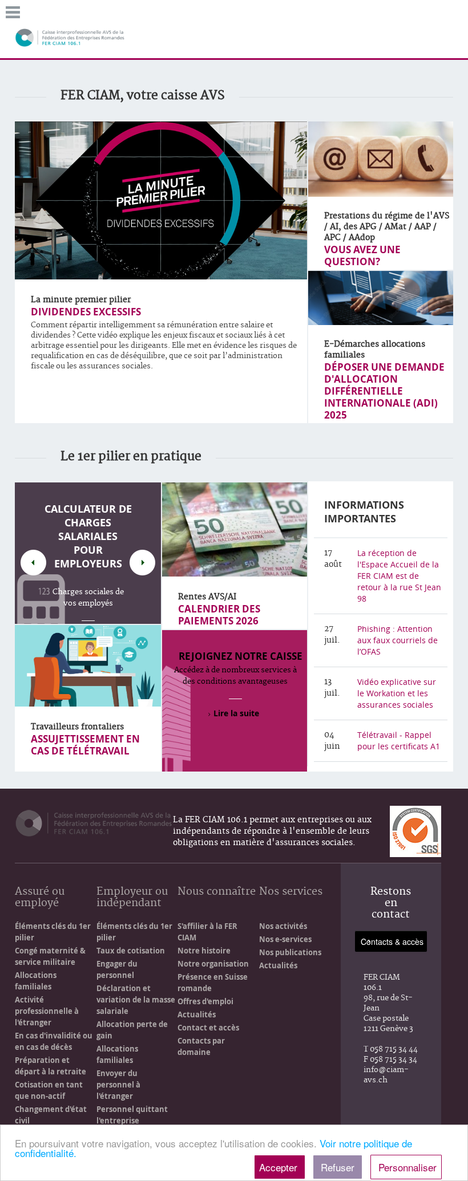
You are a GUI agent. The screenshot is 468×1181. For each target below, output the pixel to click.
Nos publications (290, 952)
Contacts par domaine (201, 1046)
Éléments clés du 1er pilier (53, 932)
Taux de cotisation (130, 950)
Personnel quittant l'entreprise (132, 1115)
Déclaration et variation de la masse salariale (135, 999)
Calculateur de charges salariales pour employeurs (88, 536)
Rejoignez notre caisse (240, 656)
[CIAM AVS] (70, 36)
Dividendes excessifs (86, 311)
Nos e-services (285, 939)
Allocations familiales (36, 981)
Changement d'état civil (51, 1115)
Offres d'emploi (205, 1001)
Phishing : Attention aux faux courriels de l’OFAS (397, 640)
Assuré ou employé (39, 898)
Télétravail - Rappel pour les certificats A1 (398, 740)
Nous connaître (216, 892)
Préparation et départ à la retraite (50, 1066)
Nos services (290, 892)
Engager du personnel (117, 969)
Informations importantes (364, 512)
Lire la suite (236, 713)
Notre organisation (213, 964)
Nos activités (283, 926)
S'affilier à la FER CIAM (207, 932)
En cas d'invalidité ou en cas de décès (53, 1041)
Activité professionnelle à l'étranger (47, 1011)
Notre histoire (204, 950)
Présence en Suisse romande (212, 982)
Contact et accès (208, 1027)
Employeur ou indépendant (132, 898)
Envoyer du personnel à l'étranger (118, 1084)
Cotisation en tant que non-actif (49, 1090)
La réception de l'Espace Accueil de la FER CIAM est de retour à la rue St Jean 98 (399, 575)
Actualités (196, 1014)
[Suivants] (142, 562)
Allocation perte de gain (132, 1030)
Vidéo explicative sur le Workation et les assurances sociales (396, 693)
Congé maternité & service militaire (50, 956)
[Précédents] (33, 562)
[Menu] (13, 11)
